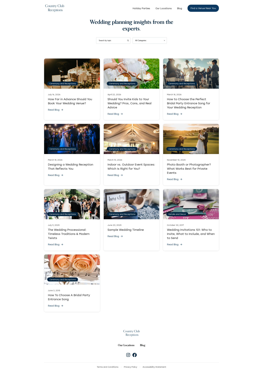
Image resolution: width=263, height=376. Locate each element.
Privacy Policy (130, 367)
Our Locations (163, 8)
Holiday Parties (141, 8)
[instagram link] (128, 355)
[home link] (131, 333)
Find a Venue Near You (203, 8)
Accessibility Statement (154, 367)
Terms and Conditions (107, 367)
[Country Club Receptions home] (54, 8)
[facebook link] (134, 355)
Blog (179, 8)
